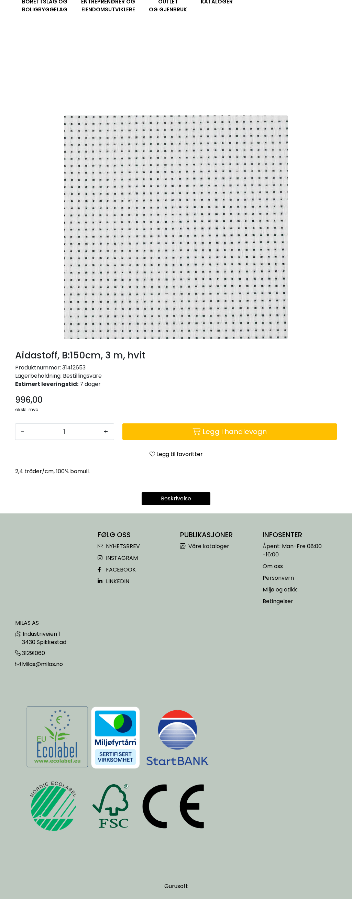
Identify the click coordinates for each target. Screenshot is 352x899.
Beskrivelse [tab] (176, 498)
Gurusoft (176, 886)
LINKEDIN (116, 581)
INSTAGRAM (121, 558)
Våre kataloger (208, 546)
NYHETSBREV (122, 546)
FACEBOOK (120, 570)
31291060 (33, 653)
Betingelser (278, 601)
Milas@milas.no (42, 664)
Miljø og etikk (280, 589)
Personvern (278, 578)
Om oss (273, 566)
